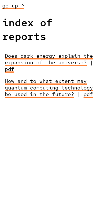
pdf (9, 69)
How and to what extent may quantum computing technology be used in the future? (49, 87)
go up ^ (13, 5)
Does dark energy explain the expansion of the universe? (49, 59)
